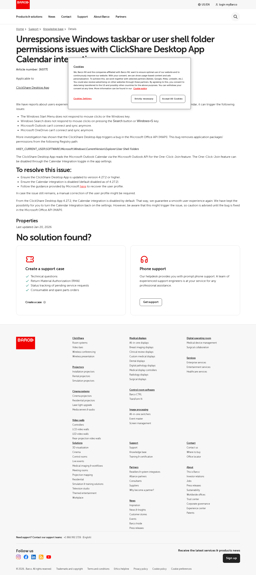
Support (82, 16)
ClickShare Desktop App (32, 87)
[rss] (41, 557)
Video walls (78, 420)
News (51, 16)
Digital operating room (199, 338)
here (83, 186)
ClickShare (78, 338)
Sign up (231, 558)
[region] (129, 83)
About (190, 467)
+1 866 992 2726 (77, 537)
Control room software (142, 390)
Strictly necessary (144, 99)
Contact (66, 16)
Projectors (78, 367)
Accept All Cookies (172, 99)
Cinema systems (80, 391)
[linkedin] (33, 557)
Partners (121, 16)
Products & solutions (29, 16)
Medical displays (137, 338)
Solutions (77, 443)
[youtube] (48, 557)
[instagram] (18, 557)
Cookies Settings (83, 98)
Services (191, 358)
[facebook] (26, 557)
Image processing (138, 409)
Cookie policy (140, 88)
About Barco (102, 16)
